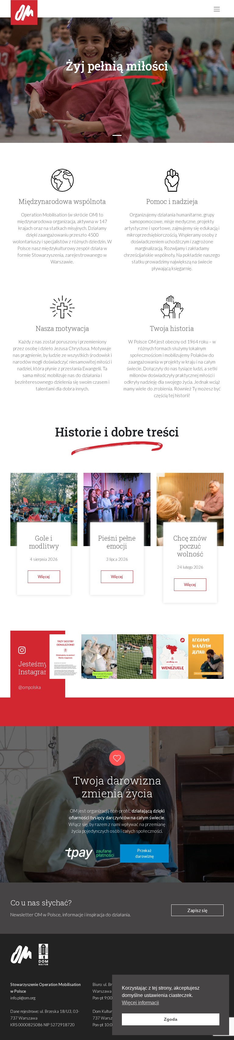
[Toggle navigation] (217, 9)
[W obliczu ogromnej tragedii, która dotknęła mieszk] (170, 656)
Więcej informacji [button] (140, 1002)
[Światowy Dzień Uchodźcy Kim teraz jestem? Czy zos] (206, 656)
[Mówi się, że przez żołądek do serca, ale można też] (135, 656)
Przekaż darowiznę (144, 853)
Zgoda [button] (170, 1019)
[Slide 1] (117, 135)
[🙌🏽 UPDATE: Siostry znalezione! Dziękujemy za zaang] (64, 656)
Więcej (44, 576)
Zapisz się (197, 910)
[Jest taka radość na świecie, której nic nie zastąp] (99, 656)
